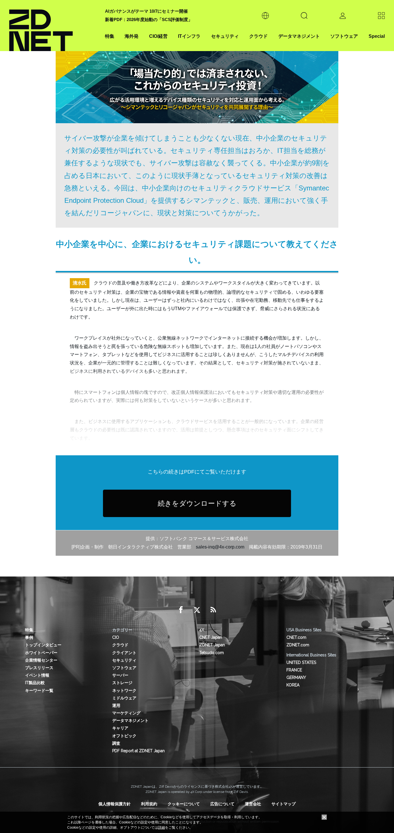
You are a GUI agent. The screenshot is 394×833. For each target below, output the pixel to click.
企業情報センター (41, 660)
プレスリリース (39, 667)
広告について (222, 804)
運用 (116, 705)
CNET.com (296, 637)
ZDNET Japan (212, 645)
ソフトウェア (344, 36)
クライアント (124, 652)
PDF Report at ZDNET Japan (138, 750)
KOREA (292, 685)
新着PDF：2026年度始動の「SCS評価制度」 (148, 19)
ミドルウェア (124, 698)
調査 (116, 743)
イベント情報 (37, 675)
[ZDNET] (53, 25)
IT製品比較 (35, 682)
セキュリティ (225, 36)
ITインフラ (189, 36)
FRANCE (294, 670)
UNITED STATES (301, 662)
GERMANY (296, 677)
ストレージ (122, 682)
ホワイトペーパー (41, 652)
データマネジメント (299, 36)
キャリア (120, 728)
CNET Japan (210, 637)
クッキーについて (184, 804)
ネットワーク (124, 690)
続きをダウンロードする (197, 503)
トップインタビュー (43, 645)
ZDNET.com (297, 645)
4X (201, 630)
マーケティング (126, 713)
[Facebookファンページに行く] (181, 610)
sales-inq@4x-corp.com (220, 546)
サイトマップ (283, 804)
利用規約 (149, 804)
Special (377, 36)
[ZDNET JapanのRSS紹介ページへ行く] (213, 610)
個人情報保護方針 (114, 804)
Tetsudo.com (211, 652)
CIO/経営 (158, 36)
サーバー (120, 675)
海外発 (131, 36)
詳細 (161, 827)
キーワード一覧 (39, 690)
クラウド (258, 36)
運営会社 (253, 804)
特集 (109, 36)
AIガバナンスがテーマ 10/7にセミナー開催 (146, 11)
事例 (29, 637)
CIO (115, 637)
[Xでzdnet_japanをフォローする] (197, 610)
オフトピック (124, 735)
